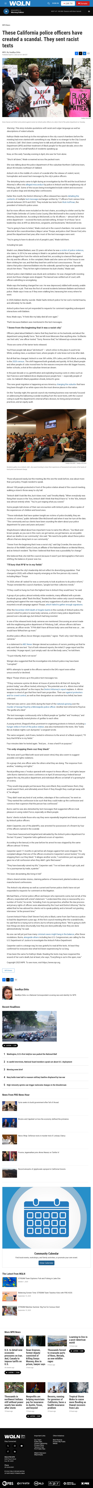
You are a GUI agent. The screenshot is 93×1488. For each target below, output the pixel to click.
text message (31, 199)
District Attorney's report (55, 689)
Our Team (37, 1440)
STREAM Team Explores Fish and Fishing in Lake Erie (39, 1278)
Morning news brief (15, 1069)
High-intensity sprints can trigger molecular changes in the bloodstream (36, 1085)
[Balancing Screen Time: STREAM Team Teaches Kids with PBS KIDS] (9, 1296)
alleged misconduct (35, 184)
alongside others (31, 937)
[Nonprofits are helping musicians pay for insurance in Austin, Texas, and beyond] (35, 1387)
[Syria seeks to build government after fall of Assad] (9, 1106)
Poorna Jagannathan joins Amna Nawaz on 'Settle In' (38, 1152)
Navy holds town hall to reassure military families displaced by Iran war (36, 1077)
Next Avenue (57, 1440)
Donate (83, 3)
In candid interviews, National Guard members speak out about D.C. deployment (39, 1062)
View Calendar (46, 1262)
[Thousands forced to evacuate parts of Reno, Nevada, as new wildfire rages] (57, 1341)
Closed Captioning (40, 1443)
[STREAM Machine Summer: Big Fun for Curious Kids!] (9, 1311)
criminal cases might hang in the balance (56, 934)
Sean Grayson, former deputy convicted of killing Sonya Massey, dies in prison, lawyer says (35, 1357)
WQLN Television (40, 1453)
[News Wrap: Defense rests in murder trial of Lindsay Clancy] (9, 1139)
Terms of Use (39, 1447)
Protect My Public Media (59, 1442)
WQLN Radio (38, 1455)
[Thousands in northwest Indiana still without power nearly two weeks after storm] (14, 1387)
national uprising (64, 704)
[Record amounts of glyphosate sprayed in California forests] (9, 1173)
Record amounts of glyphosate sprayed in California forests (42, 1169)
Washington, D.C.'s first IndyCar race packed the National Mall (32, 1054)
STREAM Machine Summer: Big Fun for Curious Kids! (39, 1307)
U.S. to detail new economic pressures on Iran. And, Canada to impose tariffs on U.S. (14, 1357)
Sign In (55, 3)
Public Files (38, 1442)
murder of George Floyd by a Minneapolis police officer (31, 707)
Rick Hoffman (68, 202)
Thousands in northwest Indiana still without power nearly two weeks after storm (14, 1402)
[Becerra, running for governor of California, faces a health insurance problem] (57, 1387)
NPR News (6, 25)
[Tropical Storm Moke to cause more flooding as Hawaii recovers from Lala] (78, 1387)
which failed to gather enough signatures (64, 604)
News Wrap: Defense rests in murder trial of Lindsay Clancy (41, 1136)
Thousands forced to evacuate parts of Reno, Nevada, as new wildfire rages (57, 1356)
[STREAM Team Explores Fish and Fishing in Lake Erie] (9, 1282)
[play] (6, 11)
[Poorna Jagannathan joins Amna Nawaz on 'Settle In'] (9, 1156)
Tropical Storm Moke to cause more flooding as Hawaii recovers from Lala (77, 1402)
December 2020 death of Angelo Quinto (33, 610)
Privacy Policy (39, 1445)
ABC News (27, 644)
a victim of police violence (71, 250)
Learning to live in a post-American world (78, 1340)
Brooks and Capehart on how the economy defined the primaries (43, 1119)
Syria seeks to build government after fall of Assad (38, 1102)
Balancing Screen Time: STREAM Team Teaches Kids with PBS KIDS (45, 1293)
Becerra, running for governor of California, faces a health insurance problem (57, 1402)
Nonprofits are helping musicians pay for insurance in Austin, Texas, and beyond (35, 1402)
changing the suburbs (66, 384)
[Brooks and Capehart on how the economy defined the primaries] (9, 1123)
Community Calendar (46, 1253)
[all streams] (89, 11)
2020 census (18, 361)
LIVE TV (68, 3)
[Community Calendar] (46, 1218)
